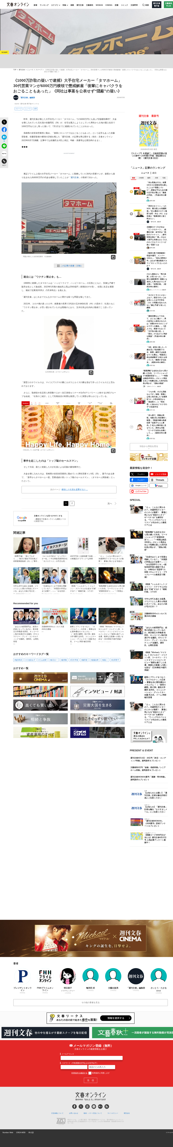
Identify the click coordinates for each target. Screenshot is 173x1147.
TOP (14, 70)
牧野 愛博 (152, 247)
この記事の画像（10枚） (71, 266)
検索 (147, 5)
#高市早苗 (74, 660)
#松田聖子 (115, 660)
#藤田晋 (84, 660)
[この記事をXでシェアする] (4, 122)
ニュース (30, 70)
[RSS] (106, 1106)
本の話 (31, 1132)
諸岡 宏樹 (152, 200)
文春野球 (134, 5)
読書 (116, 5)
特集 (64, 5)
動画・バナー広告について (93, 1113)
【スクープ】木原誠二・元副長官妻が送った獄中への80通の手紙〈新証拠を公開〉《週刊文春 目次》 (149, 155)
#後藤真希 (95, 660)
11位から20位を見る (149, 446)
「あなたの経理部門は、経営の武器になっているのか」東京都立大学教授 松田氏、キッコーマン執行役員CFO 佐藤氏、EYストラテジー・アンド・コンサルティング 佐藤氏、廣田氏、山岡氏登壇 (26, 635)
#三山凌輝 (42, 660)
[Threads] (87, 1106)
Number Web (8, 1132)
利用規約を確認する (79, 1073)
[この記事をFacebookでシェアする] (4, 130)
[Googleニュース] (94, 1106)
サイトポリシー (113, 1113)
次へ (110, 503)
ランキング (44, 5)
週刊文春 (80, 5)
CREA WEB (20, 1132)
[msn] (100, 1106)
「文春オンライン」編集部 (153, 386)
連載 (72, 5)
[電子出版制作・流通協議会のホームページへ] (60, 1122)
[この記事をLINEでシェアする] (4, 146)
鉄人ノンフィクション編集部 (158, 289)
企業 (35, 109)
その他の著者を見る (90, 1002)
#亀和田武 (18, 660)
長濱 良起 (152, 365)
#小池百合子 (30, 660)
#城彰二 (105, 660)
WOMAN (99, 5)
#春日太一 (54, 660)
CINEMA (108, 5)
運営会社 (127, 1113)
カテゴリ (54, 5)
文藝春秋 (89, 5)
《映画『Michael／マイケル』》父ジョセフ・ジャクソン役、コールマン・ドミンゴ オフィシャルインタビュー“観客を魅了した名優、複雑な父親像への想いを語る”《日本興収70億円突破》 (111, 634)
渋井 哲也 (152, 310)
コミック (124, 5)
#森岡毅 (64, 660)
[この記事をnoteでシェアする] (4, 154)
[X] (81, 1106)
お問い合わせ (73, 1113)
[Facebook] (74, 1106)
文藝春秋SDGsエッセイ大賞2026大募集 (53, 629)
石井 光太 (152, 410)
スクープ (39, 70)
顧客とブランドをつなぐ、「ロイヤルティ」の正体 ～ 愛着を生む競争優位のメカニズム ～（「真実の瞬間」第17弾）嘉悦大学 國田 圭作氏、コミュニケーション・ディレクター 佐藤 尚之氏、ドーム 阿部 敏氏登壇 (83, 635)
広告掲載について (57, 1113)
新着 (35, 5)
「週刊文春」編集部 (27, 98)
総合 (154, 173)
